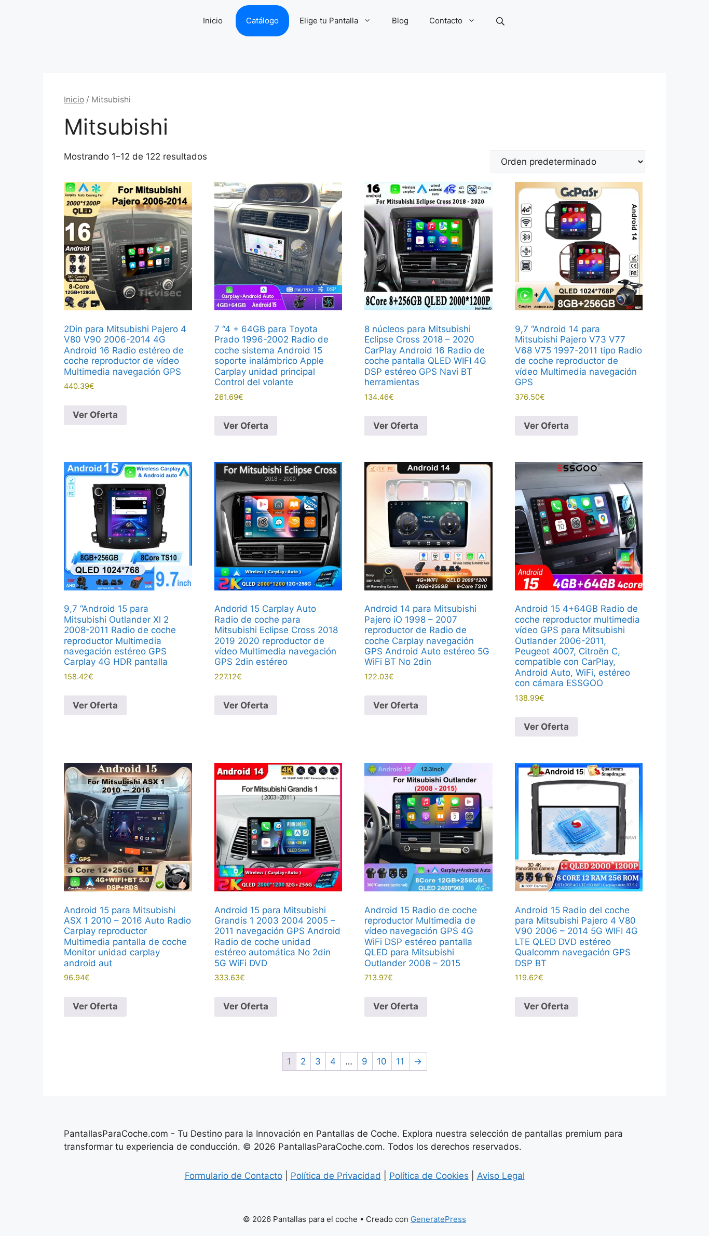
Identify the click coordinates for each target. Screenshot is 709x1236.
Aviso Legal (501, 1176)
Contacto (445, 20)
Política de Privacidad (336, 1176)
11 (400, 1061)
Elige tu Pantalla (328, 20)
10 (382, 1061)
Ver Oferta (95, 415)
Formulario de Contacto (233, 1176)
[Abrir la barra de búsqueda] (501, 21)
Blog (400, 20)
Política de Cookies (429, 1176)
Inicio (213, 20)
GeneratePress (438, 1219)
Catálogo (262, 20)
